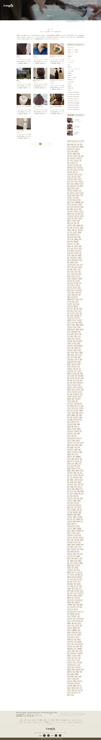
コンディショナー (70, 431)
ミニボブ (76, 246)
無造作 (68, 202)
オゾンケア (69, 678)
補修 (81, 625)
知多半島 (79, 232)
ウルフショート (79, 387)
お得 (80, 283)
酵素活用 (78, 428)
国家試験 (78, 225)
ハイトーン (74, 320)
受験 (75, 639)
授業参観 (68, 544)
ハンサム (72, 202)
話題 (73, 230)
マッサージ (69, 509)
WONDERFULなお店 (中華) (73, 96)
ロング (68, 162)
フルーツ (76, 408)
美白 (81, 519)
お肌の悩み (72, 613)
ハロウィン (73, 273)
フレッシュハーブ (80, 593)
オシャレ (74, 304)
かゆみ (76, 486)
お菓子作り (69, 246)
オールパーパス (69, 433)
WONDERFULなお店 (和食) (73, 92)
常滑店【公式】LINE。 (75, 6)
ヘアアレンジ (76, 160)
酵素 (79, 199)
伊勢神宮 (77, 324)
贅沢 (72, 267)
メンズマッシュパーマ (71, 505)
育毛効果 (81, 539)
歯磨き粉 (71, 560)
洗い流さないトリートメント (72, 361)
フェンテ (78, 660)
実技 (82, 202)
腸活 (76, 199)
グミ (68, 574)
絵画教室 (73, 415)
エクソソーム (79, 438)
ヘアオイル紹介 (20, 130)
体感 (81, 646)
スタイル (72, 694)
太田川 (73, 412)
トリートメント (71, 60)
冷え (75, 634)
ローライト (75, 287)
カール (68, 248)
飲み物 (73, 489)
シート (81, 489)
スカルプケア (77, 149)
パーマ (71, 160)
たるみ (71, 579)
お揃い (73, 324)
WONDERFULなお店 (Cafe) (73, 98)
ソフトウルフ (69, 500)
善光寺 (79, 287)
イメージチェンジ (70, 216)
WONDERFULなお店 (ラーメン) (74, 100)
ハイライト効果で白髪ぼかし (56, 106)
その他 (69, 90)
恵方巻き (73, 470)
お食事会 (81, 352)
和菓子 (76, 357)
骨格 (68, 475)
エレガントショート (70, 359)
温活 (68, 581)
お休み (73, 445)
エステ (81, 579)
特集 (68, 482)
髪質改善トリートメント (71, 299)
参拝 (71, 241)
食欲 (74, 671)
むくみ (76, 484)
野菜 (71, 417)
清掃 (78, 304)
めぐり (68, 486)
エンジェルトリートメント (71, 611)
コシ (71, 477)
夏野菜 (78, 213)
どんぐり (80, 248)
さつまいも (77, 625)
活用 (78, 498)
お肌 (68, 613)
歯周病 (68, 461)
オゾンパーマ (70, 54)
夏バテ (71, 593)
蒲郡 (81, 225)
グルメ (81, 354)
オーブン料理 (77, 590)
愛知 (73, 646)
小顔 (78, 472)
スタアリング (69, 662)
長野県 (81, 604)
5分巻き (77, 197)
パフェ (78, 442)
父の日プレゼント (73, 186)
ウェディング (69, 627)
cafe (76, 230)
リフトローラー (76, 461)
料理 (78, 447)
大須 (76, 375)
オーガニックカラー (70, 600)
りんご (78, 366)
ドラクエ (79, 623)
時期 (74, 496)
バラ (77, 607)
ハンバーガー (74, 655)
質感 (77, 299)
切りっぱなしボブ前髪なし (78, 345)
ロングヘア (81, 183)
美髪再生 (68, 470)
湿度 (68, 209)
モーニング (69, 440)
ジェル (73, 572)
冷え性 (79, 657)
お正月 (75, 382)
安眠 (71, 512)
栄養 (72, 426)
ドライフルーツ (77, 338)
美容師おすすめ (69, 648)
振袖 (79, 449)
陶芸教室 (68, 373)
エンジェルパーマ (78, 292)
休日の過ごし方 (69, 167)
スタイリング (74, 385)
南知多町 (81, 410)
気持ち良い (74, 509)
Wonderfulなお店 (74, 331)
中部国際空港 (78, 456)
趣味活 (81, 415)
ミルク (75, 648)
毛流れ (81, 186)
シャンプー (81, 211)
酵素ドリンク (76, 306)
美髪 (81, 359)
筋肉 (82, 484)
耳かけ (74, 172)
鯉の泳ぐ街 (73, 688)
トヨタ (68, 496)
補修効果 (68, 597)
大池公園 (68, 398)
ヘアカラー (73, 276)
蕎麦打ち (68, 558)
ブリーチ (68, 292)
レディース (69, 667)
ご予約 (75, 433)
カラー (71, 232)
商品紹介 (79, 482)
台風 (80, 253)
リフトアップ (69, 516)
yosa (77, 579)
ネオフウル (77, 526)
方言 (82, 493)
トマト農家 (69, 396)
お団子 (78, 220)
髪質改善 (69, 56)
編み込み (68, 276)
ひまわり (74, 553)
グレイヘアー (77, 317)
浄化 (68, 560)
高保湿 (73, 632)
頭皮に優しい (69, 671)
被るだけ (68, 530)
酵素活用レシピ (71, 79)
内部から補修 (77, 315)
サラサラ (71, 315)
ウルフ (68, 181)
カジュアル (69, 401)
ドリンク (73, 322)
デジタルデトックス (75, 678)
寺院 (81, 380)
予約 (81, 521)
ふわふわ (74, 327)
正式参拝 (81, 324)
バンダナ (76, 248)
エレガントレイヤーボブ (78, 419)
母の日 (82, 544)
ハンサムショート (74, 204)
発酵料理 (76, 674)
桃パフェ (76, 676)
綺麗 (71, 269)
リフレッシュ (69, 681)
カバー (71, 475)
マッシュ (68, 176)
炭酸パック (69, 452)
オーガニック (69, 197)
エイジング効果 (69, 542)
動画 (78, 509)
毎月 (73, 408)
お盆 (72, 597)
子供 (68, 169)
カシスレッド (69, 442)
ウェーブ (72, 183)
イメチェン (75, 336)
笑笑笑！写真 (70, 88)
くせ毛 (78, 664)
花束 (68, 269)
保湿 (79, 475)
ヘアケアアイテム (76, 477)
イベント (68, 435)
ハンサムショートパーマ (71, 264)
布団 (79, 294)
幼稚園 (72, 551)
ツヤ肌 (72, 539)
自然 (81, 558)
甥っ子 (73, 588)
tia (77, 586)
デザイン (68, 692)
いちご (74, 519)
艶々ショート (77, 216)
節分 (81, 313)
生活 (74, 537)
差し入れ (78, 364)
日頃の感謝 (78, 544)
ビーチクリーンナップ (71, 526)
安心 (76, 690)
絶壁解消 (76, 183)
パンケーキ (74, 343)
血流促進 (74, 516)
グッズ (73, 625)
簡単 (68, 186)
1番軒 (73, 623)
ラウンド (73, 389)
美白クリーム (69, 456)
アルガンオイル (69, 535)
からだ (76, 447)
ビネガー (79, 396)
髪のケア (68, 533)
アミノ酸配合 (69, 604)
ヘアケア (76, 181)
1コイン (81, 650)
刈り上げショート (74, 278)
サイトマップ (50, 724)
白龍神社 (68, 389)
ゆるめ (75, 223)
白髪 (78, 186)
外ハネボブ (76, 253)
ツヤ (78, 690)
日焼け (68, 590)
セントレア (73, 290)
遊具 (75, 364)
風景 (78, 551)
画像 (78, 604)
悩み (81, 690)
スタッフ (68, 239)
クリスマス (77, 285)
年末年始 (68, 445)
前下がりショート (80, 382)
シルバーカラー (69, 403)
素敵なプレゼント (75, 260)
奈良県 (81, 417)
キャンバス (69, 408)
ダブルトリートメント (78, 600)
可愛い (79, 176)
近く (68, 607)
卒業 (71, 502)
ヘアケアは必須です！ (38, 106)
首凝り (72, 465)
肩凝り (77, 650)
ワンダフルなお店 (79, 341)
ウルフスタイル (69, 570)
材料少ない (73, 468)
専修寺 (73, 401)
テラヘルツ (69, 660)
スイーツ (76, 354)
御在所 (68, 421)
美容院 (72, 586)
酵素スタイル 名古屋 (72, 77)
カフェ (74, 227)
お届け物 (68, 188)
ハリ (68, 477)
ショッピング (79, 320)
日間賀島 (81, 563)
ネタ (81, 574)
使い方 (68, 502)
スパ (68, 512)
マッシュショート (70, 253)
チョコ (78, 264)
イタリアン (69, 412)
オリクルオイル (79, 653)
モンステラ (79, 371)
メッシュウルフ (76, 502)
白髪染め (80, 278)
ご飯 (74, 165)
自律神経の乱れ (69, 514)
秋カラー (68, 267)
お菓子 (80, 273)
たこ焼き (68, 366)
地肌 (68, 491)
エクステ (81, 470)
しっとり (71, 491)
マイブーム (72, 574)
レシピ (78, 421)
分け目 (78, 688)
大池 (71, 519)
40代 (78, 144)
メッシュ (80, 174)
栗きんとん (69, 260)
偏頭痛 (75, 514)
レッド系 (81, 442)
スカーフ (77, 313)
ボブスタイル (69, 368)
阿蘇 (72, 435)
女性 (75, 144)
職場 (68, 653)
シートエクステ (69, 472)
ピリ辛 (73, 567)
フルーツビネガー (76, 394)
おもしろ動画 (77, 574)
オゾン (68, 313)
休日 (80, 165)
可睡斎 (74, 521)
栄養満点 (77, 671)
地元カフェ (72, 192)
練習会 (75, 350)
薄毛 (76, 632)
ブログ (80, 546)
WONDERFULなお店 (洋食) (73, 94)
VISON (79, 385)
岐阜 (82, 156)
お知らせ (76, 445)
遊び (79, 542)
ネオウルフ (75, 269)
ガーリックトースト (80, 618)
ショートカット (69, 350)
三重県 (81, 373)
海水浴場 (71, 419)
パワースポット (72, 158)
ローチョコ (69, 391)
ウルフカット (78, 389)
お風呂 (73, 440)
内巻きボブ (69, 320)
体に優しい (78, 440)
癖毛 (78, 378)
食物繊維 (77, 489)
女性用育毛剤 (79, 648)
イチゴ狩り (69, 343)
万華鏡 (80, 246)
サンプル (78, 570)
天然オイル (69, 630)
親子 (74, 556)
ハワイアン (81, 412)
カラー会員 (76, 283)
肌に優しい (79, 634)
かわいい (71, 493)
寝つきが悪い (75, 512)
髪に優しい (69, 632)
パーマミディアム (70, 179)
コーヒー (68, 644)
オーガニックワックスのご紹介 (24, 106)
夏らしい (76, 352)
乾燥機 (68, 297)
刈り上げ (68, 278)
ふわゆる (80, 218)
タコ (81, 688)
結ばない (72, 354)
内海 (68, 234)
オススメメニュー (70, 449)
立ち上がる (78, 583)
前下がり (78, 327)
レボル (78, 616)
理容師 (74, 225)
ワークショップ (74, 391)
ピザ (71, 556)
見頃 (77, 496)
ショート (68, 146)
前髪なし (77, 195)
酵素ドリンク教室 (80, 491)
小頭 (81, 472)
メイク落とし (69, 521)
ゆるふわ (75, 169)
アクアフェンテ (77, 683)
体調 (81, 671)
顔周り (82, 375)
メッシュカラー (69, 211)
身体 (81, 477)
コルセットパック (75, 452)
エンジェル (81, 408)
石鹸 (68, 324)
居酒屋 (77, 412)
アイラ (68, 556)
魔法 (68, 257)
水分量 (80, 676)
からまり (68, 650)
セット (68, 586)
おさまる (79, 179)
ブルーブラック (69, 308)
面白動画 (74, 627)
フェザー (80, 391)
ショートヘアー (74, 176)
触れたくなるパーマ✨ (38, 80)
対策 (74, 579)
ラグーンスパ (69, 528)
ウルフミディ (69, 387)
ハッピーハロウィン (73, 257)
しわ (80, 588)
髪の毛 (73, 292)
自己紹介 (71, 546)
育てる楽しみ (69, 595)
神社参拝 (71, 447)
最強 (75, 206)
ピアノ (72, 634)
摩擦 (82, 389)
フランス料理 (69, 341)
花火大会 (80, 204)
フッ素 (76, 560)
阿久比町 (68, 415)
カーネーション (72, 607)
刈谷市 (80, 239)
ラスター (78, 533)
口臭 (73, 463)
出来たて (68, 620)
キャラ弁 (81, 549)
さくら (68, 334)
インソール (75, 310)
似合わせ (81, 227)
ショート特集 (79, 516)
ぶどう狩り (74, 428)
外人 (71, 410)
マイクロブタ (80, 230)
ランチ (75, 167)
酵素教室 (74, 153)
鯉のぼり (68, 523)
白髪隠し (71, 479)
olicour (78, 627)
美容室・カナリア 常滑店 (73, 52)
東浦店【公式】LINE (88, 6)
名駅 (78, 375)
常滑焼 (78, 424)
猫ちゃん (74, 604)
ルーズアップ (69, 287)
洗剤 (72, 218)
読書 (73, 301)
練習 (76, 401)
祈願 (72, 602)
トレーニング (69, 199)
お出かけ (69, 83)
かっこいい (79, 507)
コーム (80, 463)
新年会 (81, 445)
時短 (76, 537)
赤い (82, 611)
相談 (72, 692)
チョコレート (77, 613)
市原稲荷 (71, 405)
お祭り (73, 398)
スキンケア (77, 459)
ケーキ (74, 442)
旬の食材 (74, 681)
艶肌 (74, 583)
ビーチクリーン (78, 250)
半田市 (79, 357)
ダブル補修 (75, 493)
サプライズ (69, 294)
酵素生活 (77, 470)
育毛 (78, 685)
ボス (74, 243)
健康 (68, 262)
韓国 (75, 551)
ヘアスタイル (74, 146)
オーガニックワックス (77, 535)
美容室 (72, 144)
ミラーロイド (70, 62)
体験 (72, 558)
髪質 (73, 690)
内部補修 (68, 669)
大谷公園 (74, 500)
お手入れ (77, 188)
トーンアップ (81, 537)
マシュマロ (78, 468)
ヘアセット (73, 533)
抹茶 (74, 456)
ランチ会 (72, 352)
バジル (75, 593)
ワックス (71, 206)
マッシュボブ (69, 618)
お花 (78, 553)
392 (49, 143)
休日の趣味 (79, 528)
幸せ (68, 394)
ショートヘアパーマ (70, 317)
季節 (68, 593)
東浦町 (75, 424)
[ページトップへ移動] (83, 714)
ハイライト (75, 209)
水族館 (78, 243)
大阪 (74, 341)
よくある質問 (70, 81)
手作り (72, 248)
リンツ (81, 264)
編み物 (78, 465)
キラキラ (78, 620)
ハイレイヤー (69, 537)
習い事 (77, 415)
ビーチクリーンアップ (71, 637)
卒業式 (73, 255)
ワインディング (79, 158)
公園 (72, 364)
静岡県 (68, 507)
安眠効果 (74, 528)
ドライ (74, 618)
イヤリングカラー (79, 290)
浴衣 (68, 206)
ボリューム (76, 479)
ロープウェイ (73, 421)
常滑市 (78, 153)
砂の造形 (73, 544)
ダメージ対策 (69, 685)
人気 (80, 160)
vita (75, 586)
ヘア (76, 162)
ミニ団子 (68, 657)
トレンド (68, 151)
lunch (68, 382)
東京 (71, 382)
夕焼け (76, 426)
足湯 (71, 581)
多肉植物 (79, 255)
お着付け (76, 449)
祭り (73, 338)
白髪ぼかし (69, 655)
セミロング (75, 232)
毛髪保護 (68, 572)
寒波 (71, 310)
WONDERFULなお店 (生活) (73, 107)
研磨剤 (76, 463)
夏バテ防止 (80, 595)
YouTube (71, 482)
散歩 (76, 273)
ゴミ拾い (82, 206)
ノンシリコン (69, 225)
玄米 (68, 417)
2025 (72, 461)
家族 (78, 549)
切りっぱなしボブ (73, 234)
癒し (76, 255)
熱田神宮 (68, 602)
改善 (71, 380)
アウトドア (75, 542)
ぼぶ (81, 509)
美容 (74, 570)
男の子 (68, 551)
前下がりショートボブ (71, 329)
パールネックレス (70, 641)
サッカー (81, 590)
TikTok (80, 586)
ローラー (73, 660)
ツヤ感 (68, 634)
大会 (78, 169)
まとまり (76, 218)
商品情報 (69, 75)
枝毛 (82, 475)
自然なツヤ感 (78, 669)
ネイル (71, 563)
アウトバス (80, 181)
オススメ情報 (70, 71)
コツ (68, 160)
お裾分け (79, 257)
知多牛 (79, 655)
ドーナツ (76, 454)
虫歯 (81, 459)
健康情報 (69, 73)
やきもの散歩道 (78, 530)
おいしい (73, 188)
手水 (77, 308)
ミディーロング (77, 398)
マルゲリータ (74, 396)
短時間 (81, 452)
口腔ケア (73, 650)
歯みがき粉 (69, 463)
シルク (82, 213)
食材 (68, 479)
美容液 (79, 236)
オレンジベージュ (70, 236)
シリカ (76, 657)
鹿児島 (79, 361)
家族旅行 (76, 567)
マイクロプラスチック (71, 250)
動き (76, 294)
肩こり (68, 465)
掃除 (75, 641)
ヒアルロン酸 (77, 539)
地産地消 (72, 674)
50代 (73, 667)
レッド (80, 310)
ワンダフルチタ (73, 549)
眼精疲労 (78, 514)
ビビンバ (68, 459)
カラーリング (69, 280)
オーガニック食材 (70, 676)
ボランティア (69, 646)
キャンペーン (72, 285)
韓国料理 (76, 239)
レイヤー (71, 357)
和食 (76, 359)
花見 (68, 519)
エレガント (69, 385)
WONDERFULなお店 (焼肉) (73, 105)
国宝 (75, 334)
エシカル (68, 218)
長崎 (79, 493)
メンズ (68, 336)
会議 (68, 447)
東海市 (68, 144)
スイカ (78, 227)
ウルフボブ (78, 280)
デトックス (75, 581)
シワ (68, 579)
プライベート (69, 553)
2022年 (73, 195)
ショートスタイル (70, 174)
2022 (68, 192)
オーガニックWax (70, 683)
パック (79, 581)
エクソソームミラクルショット (74, 69)
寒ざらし (68, 688)
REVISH (78, 343)
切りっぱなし (76, 190)
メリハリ (74, 387)
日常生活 (69, 86)
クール (81, 394)
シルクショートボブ (74, 297)
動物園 (71, 209)
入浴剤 (76, 236)
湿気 (72, 644)
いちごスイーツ (69, 306)
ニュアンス (81, 192)
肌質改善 (80, 322)
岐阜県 (68, 290)
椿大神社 (73, 530)
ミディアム (72, 162)
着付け (68, 549)
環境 (75, 405)
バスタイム (69, 690)
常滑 (72, 239)
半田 (68, 357)
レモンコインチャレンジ (78, 644)
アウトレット (74, 366)
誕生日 (73, 294)
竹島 (68, 227)
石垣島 (75, 373)
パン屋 (68, 183)
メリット (81, 299)
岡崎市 (76, 558)
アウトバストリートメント (71, 664)
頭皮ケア (78, 639)
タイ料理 (68, 567)
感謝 (68, 563)
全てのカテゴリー (71, 47)
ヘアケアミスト (77, 667)
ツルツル (68, 331)
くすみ (74, 662)
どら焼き (72, 375)
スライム (68, 625)
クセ (79, 336)
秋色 (78, 234)
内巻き (75, 179)
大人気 (81, 195)
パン (75, 371)
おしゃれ (81, 479)
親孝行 (73, 565)
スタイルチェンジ (70, 371)
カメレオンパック (73, 653)
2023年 (80, 308)
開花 (71, 496)
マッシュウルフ (75, 417)
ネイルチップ (76, 563)
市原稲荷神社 (76, 241)
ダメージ (76, 692)
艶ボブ (68, 352)
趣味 (75, 465)
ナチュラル (74, 220)
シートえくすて (77, 597)
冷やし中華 (75, 595)
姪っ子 (77, 588)
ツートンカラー (75, 368)
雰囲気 (68, 694)
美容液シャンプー (70, 639)
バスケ (72, 507)
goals (79, 630)
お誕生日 (79, 560)
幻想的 (72, 590)
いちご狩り (69, 338)
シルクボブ (80, 267)
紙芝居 (73, 459)
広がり (80, 632)
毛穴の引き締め (69, 583)
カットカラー (77, 565)
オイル (73, 454)
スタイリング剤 (69, 424)
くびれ (79, 269)
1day (75, 491)
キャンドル (73, 620)
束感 (82, 669)
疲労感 (80, 512)
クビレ (68, 375)
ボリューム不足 (79, 662)
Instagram (69, 588)
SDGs (69, 64)
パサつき (72, 378)
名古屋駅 (68, 468)
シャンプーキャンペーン (78, 403)
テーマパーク (76, 211)
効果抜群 (68, 454)
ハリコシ (76, 301)
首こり (79, 484)
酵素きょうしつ (78, 505)
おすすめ (75, 156)
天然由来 (73, 669)
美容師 (72, 486)
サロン (79, 156)
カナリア (76, 546)
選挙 (68, 315)
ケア (79, 692)
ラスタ (81, 553)
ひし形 (78, 380)
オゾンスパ (75, 609)
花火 (80, 190)
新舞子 (73, 523)
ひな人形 (77, 637)
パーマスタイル (69, 345)
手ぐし (74, 380)
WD (80, 431)
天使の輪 (68, 213)
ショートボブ (69, 153)
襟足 (79, 331)
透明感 (68, 354)
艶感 (74, 199)
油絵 (82, 405)
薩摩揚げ (68, 364)
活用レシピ (69, 428)
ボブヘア (81, 216)
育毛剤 (68, 241)
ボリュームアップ (70, 283)
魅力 (77, 165)
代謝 (70, 301)
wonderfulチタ (77, 602)
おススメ (76, 174)
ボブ (78, 146)
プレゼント (79, 350)
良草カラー (19, 56)
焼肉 (68, 546)
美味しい (68, 223)
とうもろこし (79, 681)
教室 (76, 322)
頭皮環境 (74, 685)
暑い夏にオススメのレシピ (56, 56)
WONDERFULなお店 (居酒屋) (73, 103)
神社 (68, 158)
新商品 (75, 472)
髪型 (81, 144)
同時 (74, 308)
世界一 (68, 539)
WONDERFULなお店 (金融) (73, 109)
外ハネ (72, 181)
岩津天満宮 (79, 641)
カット (69, 58)
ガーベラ (78, 611)
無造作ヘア (69, 220)
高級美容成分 (74, 630)
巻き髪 (82, 378)
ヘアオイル (75, 475)
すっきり (76, 262)
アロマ (71, 169)
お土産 (68, 378)
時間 (71, 394)
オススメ (68, 204)
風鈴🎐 (18, 80)
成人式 (68, 310)
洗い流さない (77, 431)
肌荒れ (75, 498)
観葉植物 (68, 623)
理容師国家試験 (77, 202)
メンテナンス (69, 327)
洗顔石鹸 (78, 519)
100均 (82, 169)
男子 (75, 507)
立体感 (80, 209)
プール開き (69, 195)
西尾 (71, 227)
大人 (68, 285)
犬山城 (72, 334)
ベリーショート (69, 165)
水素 (72, 657)
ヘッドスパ (73, 313)
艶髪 (72, 151)
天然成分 (71, 262)
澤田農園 (78, 556)
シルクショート (69, 243)
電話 (75, 623)
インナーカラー (79, 167)
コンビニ (68, 616)
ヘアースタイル (69, 190)
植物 (71, 336)
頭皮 (78, 223)
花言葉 (81, 607)
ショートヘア (69, 304)
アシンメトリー (69, 498)
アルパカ (68, 609)
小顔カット (69, 230)
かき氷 (73, 213)
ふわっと (68, 322)
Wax (74, 197)
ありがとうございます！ (71, 438)
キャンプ (68, 255)
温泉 (78, 373)
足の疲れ (77, 646)
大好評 (81, 498)
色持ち (68, 674)
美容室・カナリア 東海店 (73, 49)
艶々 (74, 280)
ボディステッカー (70, 484)
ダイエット (69, 489)
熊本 (75, 435)
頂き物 (76, 267)
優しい (81, 260)
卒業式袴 (77, 329)
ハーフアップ (79, 572)
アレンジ (78, 276)
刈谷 (68, 405)
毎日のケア (35, 56)
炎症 (78, 486)
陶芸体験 (68, 426)
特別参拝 (78, 521)
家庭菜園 (68, 565)
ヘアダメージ (76, 410)
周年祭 (78, 433)
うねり (68, 410)
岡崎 (68, 380)
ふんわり (77, 192)
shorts (76, 482)
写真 (81, 620)
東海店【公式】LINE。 (61, 6)
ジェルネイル (69, 172)
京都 (80, 334)
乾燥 (76, 378)
